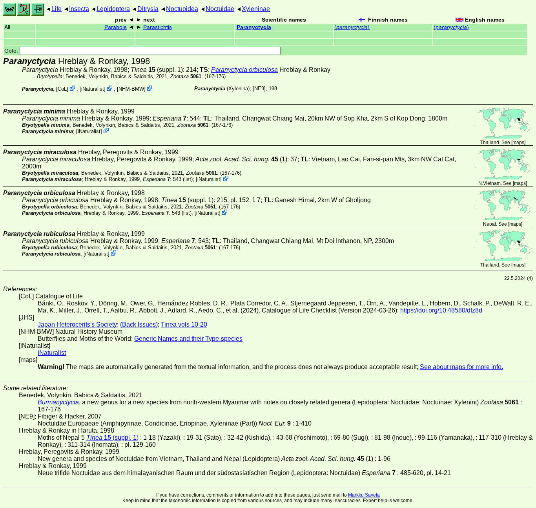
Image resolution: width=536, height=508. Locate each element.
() (352, 27)
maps (518, 142)
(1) (241, 159)
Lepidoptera (113, 8)
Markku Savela (364, 495)
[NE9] (259, 88)
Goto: (12, 51)
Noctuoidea (182, 8)
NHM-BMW (131, 89)
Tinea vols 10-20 (184, 324)
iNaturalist (92, 89)
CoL (62, 89)
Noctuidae (220, 8)
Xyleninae (256, 8)
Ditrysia (148, 8)
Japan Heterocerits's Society (77, 324)
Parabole (115, 27)
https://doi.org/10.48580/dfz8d (441, 310)
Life (56, 8)
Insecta (79, 8)
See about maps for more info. (461, 367)
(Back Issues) (139, 324)
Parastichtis (157, 27)
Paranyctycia (254, 27)
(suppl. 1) (157, 69)
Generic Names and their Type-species (188, 338)
